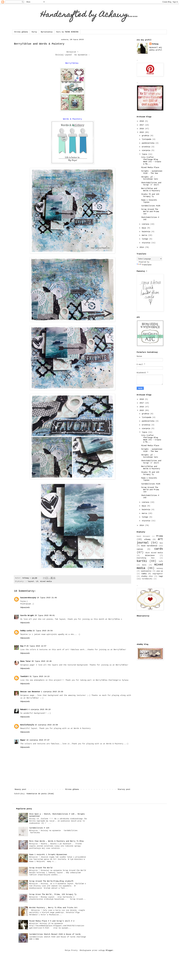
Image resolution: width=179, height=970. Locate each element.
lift (161, 561)
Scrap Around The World (40, 868)
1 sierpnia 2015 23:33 (52, 692)
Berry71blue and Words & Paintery (150, 189)
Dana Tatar (25, 661)
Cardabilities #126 (150, 206)
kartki (142, 561)
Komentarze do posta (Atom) (40, 794)
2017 (142, 125)
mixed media (46, 581)
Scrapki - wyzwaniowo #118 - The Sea (151, 172)
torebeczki (147, 579)
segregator (157, 574)
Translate (146, 265)
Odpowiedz (25, 607)
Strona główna (21, 32)
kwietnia (146, 232)
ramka (144, 574)
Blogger (109, 950)
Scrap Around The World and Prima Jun (150, 211)
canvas (140, 549)
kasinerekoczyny (28, 598)
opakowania (146, 571)
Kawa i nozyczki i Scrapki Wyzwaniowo (48, 854)
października (148, 143)
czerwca (146, 224)
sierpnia (146, 150)
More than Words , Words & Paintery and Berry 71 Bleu (56, 841)
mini (144, 565)
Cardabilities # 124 (39, 828)
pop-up (160, 571)
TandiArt (24, 676)
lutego (145, 239)
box (161, 543)
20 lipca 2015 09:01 (45, 615)
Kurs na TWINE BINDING (67, 32)
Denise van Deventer (30, 692)
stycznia (146, 243)
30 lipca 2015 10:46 (41, 661)
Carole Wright (27, 615)
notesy (160, 568)
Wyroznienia (46, 32)
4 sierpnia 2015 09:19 (39, 709)
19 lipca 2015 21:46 (47, 598)
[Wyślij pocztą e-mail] (44, 578)
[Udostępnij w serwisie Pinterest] (54, 578)
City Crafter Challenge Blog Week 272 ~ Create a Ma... (151, 160)
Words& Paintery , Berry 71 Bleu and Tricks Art (53, 908)
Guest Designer (143, 536)
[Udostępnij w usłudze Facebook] (51, 578)
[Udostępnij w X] (49, 578)
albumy (147, 539)
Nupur (23, 740)
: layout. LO (32, 581)
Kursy (34, 32)
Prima (159, 536)
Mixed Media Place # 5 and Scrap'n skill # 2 (51, 921)
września (146, 147)
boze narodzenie (149, 546)
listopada (147, 139)
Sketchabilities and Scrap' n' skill (151, 184)
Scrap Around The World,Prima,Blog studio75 (51, 881)
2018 (142, 121)
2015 (142, 132)
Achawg (155, 44)
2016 (142, 129)
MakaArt (24, 709)
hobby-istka (26, 631)
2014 (142, 247)
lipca (145, 154)
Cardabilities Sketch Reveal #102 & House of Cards (55, 934)
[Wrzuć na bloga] (46, 578)
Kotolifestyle (27, 725)
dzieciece (149, 555)
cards (158, 549)
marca (145, 235)
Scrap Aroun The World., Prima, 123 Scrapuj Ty (52, 894)
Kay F (23, 646)
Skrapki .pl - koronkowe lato (149, 178)
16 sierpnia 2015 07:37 (37, 740)
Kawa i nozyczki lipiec (149, 201)
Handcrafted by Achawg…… (89, 15)
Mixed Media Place (150, 167)
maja (144, 228)
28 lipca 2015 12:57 (36, 646)
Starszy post (124, 789)
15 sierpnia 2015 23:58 (46, 725)
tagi (161, 576)
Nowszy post (20, 789)
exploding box (145, 558)
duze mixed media (154, 553)
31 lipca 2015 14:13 (39, 676)
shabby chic (147, 576)
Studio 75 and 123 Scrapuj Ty (150, 195)
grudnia (146, 136)
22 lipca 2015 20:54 (43, 631)
